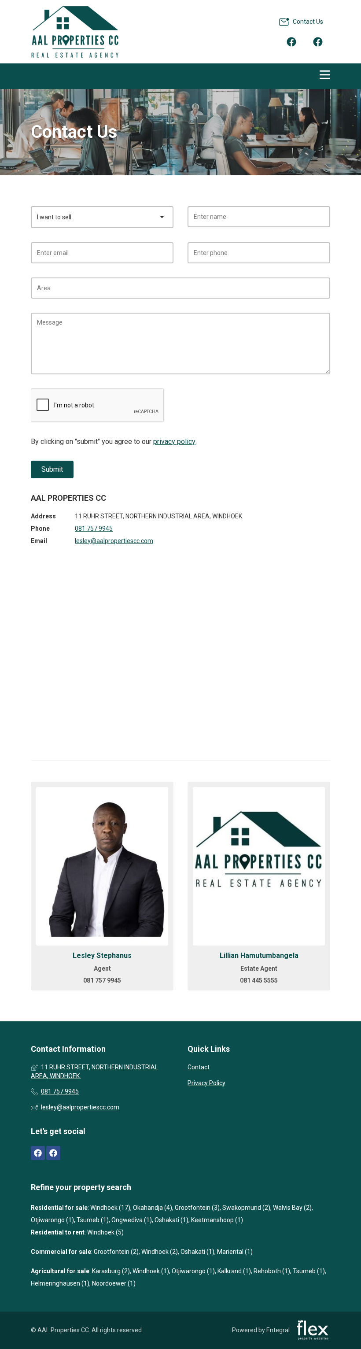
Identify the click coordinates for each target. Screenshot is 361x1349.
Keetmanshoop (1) (217, 1219)
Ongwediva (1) (131, 1219)
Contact (199, 1067)
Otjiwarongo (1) (52, 1219)
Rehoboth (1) (272, 1271)
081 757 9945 (94, 528)
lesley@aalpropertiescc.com (114, 540)
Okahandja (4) (152, 1207)
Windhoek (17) (110, 1207)
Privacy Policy (206, 1083)
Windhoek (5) (105, 1232)
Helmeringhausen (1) (60, 1283)
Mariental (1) (235, 1251)
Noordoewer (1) (114, 1283)
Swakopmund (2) (246, 1207)
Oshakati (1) (171, 1219)
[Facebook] (291, 42)
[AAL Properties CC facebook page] (38, 1153)
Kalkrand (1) (234, 1271)
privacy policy (174, 441)
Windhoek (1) (151, 1271)
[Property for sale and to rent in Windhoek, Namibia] (75, 31)
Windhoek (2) (159, 1251)
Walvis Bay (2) (292, 1207)
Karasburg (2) (111, 1271)
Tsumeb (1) (93, 1219)
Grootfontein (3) (197, 1207)
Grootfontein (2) (116, 1251)
